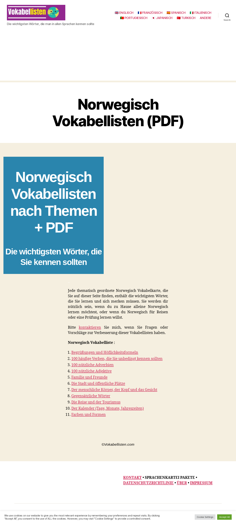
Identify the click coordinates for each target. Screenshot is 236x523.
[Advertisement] (118, 56)
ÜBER (182, 483)
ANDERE (205, 18)
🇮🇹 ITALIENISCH (200, 12)
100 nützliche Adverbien (92, 365)
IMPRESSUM (201, 483)
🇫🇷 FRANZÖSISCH (150, 12)
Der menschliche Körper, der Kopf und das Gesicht (114, 390)
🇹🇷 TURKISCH (186, 18)
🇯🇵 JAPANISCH (162, 18)
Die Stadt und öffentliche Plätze (98, 383)
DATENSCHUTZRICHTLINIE (148, 483)
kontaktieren (90, 327)
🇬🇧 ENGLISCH (124, 12)
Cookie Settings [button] (205, 517)
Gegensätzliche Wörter (90, 396)
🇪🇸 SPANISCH (176, 12)
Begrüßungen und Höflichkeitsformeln (104, 352)
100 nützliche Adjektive (91, 371)
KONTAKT (132, 477)
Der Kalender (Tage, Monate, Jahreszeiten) (107, 408)
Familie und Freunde (89, 377)
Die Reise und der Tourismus (95, 402)
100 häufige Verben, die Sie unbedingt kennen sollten (117, 358)
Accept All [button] (224, 517)
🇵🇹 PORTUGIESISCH (133, 18)
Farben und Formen (88, 414)
